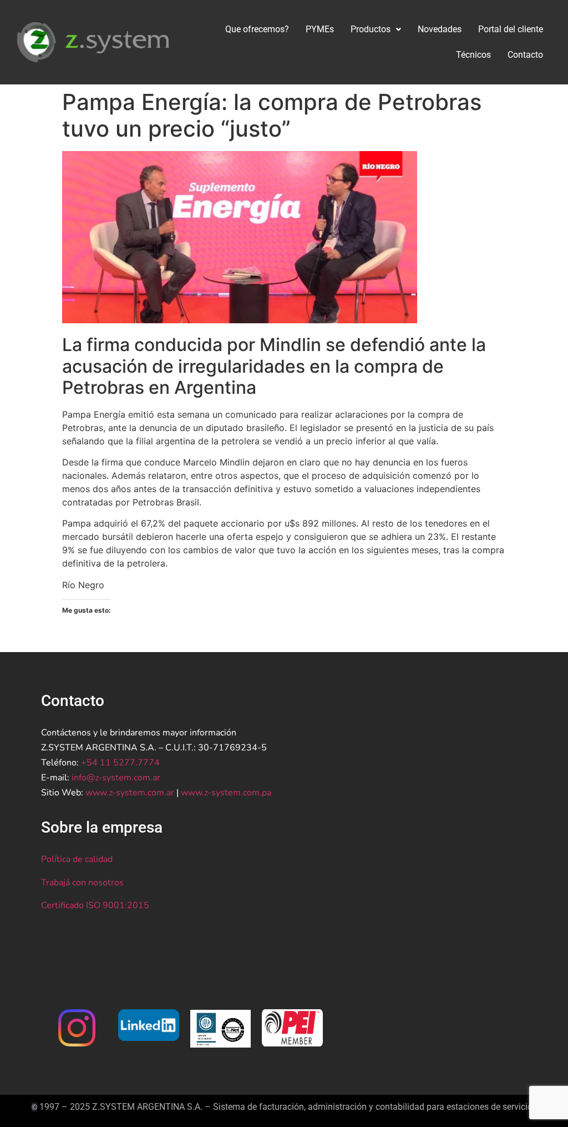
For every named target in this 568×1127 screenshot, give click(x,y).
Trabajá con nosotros (82, 882)
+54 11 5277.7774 (120, 763)
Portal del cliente (510, 29)
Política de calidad (77, 859)
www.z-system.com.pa (226, 793)
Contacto (525, 54)
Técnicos (473, 54)
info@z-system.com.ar (116, 778)
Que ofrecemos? (257, 29)
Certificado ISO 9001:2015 (95, 905)
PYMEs (320, 29)
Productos (370, 29)
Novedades (440, 29)
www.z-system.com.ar (129, 793)
